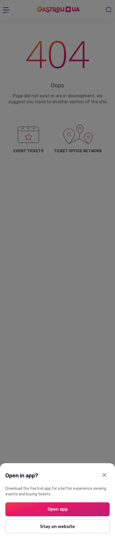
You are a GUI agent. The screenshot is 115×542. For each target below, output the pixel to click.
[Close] (104, 475)
